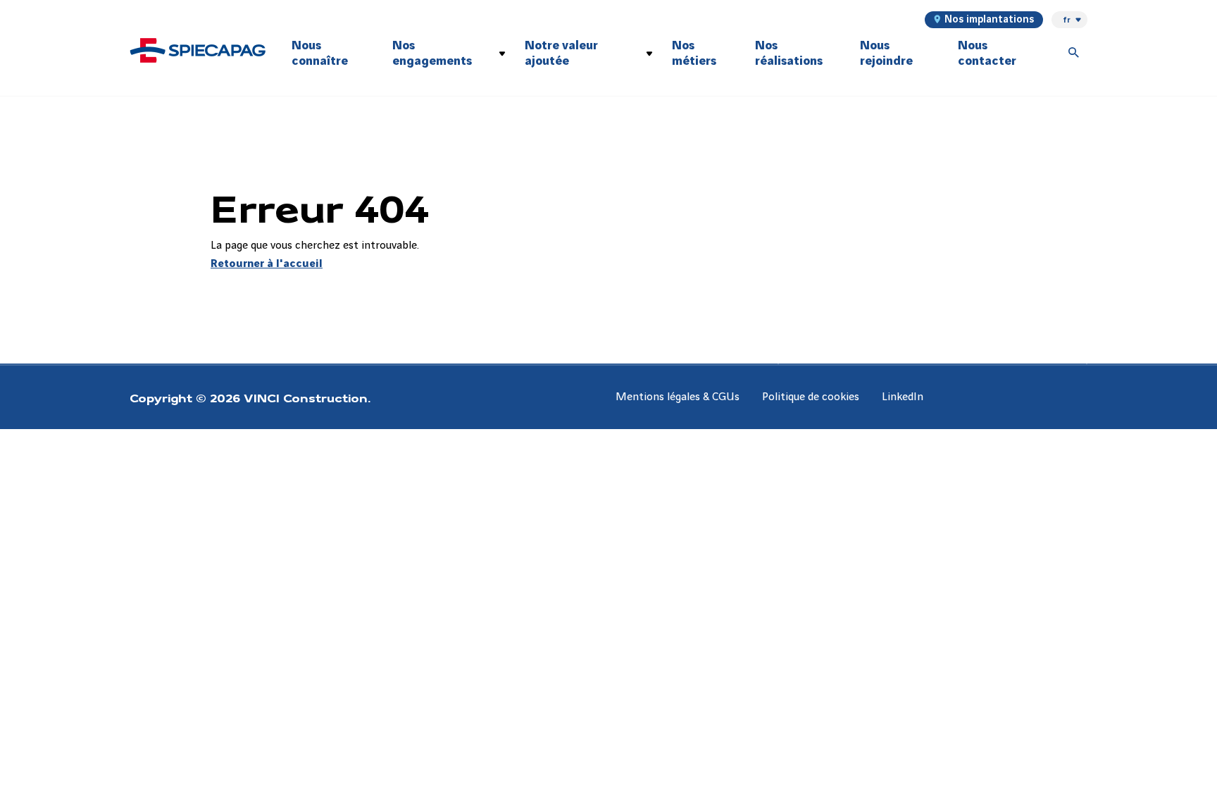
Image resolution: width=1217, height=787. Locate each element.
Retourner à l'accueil (267, 264)
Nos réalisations (789, 53)
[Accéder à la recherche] (1074, 53)
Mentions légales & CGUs (677, 397)
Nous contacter (987, 53)
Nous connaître (320, 53)
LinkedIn (902, 397)
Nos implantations (989, 19)
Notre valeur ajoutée (561, 53)
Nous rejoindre (886, 53)
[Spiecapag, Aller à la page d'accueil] (198, 50)
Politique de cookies (810, 397)
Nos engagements (432, 53)
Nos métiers (694, 53)
